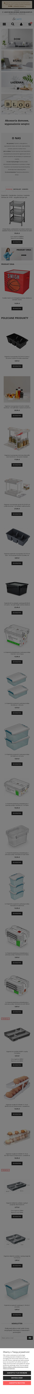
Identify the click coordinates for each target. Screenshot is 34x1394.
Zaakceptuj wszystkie (17, 1383)
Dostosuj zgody (17, 1378)
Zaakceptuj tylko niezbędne (17, 1373)
